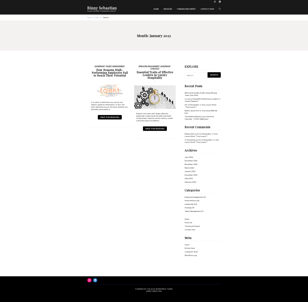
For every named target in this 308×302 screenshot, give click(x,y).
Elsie (153, 289)
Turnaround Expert (186, 9)
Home (156, 9)
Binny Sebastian (102, 7)
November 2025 (191, 164)
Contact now (207, 9)
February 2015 (190, 182)
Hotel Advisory (191, 200)
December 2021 (191, 175)
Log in (187, 245)
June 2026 (189, 157)
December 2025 (191, 161)
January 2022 (190, 171)
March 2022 (189, 168)
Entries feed (190, 248)
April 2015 (189, 178)
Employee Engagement (149, 66)
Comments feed (191, 252)
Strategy (155, 68)
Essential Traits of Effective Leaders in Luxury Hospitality (155, 74)
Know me (168, 9)
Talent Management (115, 66)
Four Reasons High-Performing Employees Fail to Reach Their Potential (110, 72)
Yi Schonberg (190, 140)
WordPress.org (191, 255)
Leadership (100, 66)
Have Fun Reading (109, 117)
